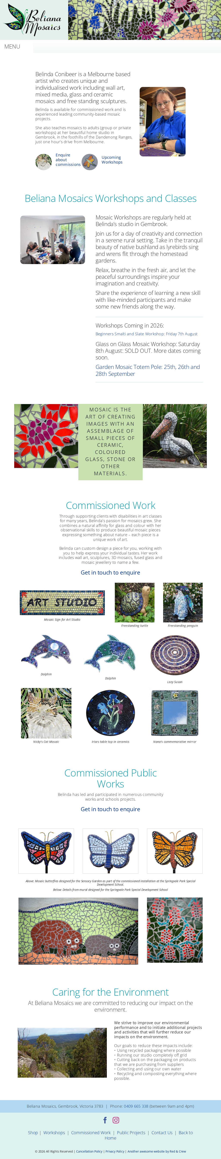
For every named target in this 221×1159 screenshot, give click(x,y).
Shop (33, 1132)
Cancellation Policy (89, 1151)
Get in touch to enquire (110, 572)
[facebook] (105, 1120)
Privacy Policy (115, 1151)
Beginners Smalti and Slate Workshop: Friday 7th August (147, 333)
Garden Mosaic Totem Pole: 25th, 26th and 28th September (148, 370)
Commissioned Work (91, 1132)
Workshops (54, 1132)
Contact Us (162, 1132)
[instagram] (116, 1120)
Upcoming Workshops (112, 160)
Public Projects (131, 1132)
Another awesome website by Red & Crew (157, 1151)
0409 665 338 (136, 1106)
